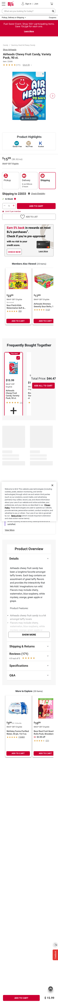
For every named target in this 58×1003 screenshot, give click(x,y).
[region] (29, 501)
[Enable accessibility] (55, 944)
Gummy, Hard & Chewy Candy (23, 45)
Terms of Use (16, 516)
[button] (38, 193)
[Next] (52, 95)
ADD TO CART (36, 206)
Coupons (52, 17)
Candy (5, 45)
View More (9, 530)
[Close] (52, 485)
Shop (9, 49)
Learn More (29, 31)
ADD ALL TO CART (43, 385)
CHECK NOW (14, 252)
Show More (29, 634)
